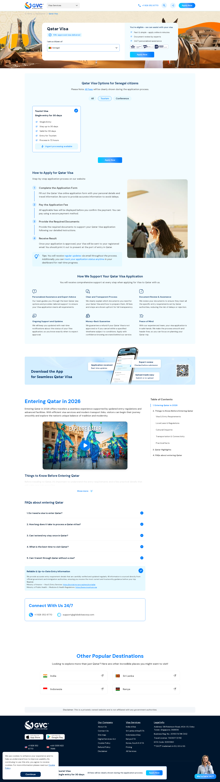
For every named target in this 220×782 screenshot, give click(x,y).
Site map (102, 735)
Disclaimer (102, 751)
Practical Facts (163, 443)
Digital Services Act (107, 739)
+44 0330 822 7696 (57, 747)
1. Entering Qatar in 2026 (165, 405)
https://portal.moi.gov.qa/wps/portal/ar (79, 584)
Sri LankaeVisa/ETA (135, 730)
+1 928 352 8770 (43, 614)
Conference (122, 98)
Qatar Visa (53, 13)
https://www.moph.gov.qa (86, 587)
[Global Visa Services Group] (34, 5)
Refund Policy (104, 747)
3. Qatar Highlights (162, 449)
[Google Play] (55, 737)
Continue (30, 774)
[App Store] (34, 737)
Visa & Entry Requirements (168, 416)
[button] (56, 129)
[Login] (173, 5)
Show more (82, 491)
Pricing (129, 747)
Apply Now (142, 54)
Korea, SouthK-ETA (135, 743)
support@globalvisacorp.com (78, 614)
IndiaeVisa (131, 726)
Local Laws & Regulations (167, 423)
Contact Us (103, 730)
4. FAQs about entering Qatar (167, 455)
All (92, 98)
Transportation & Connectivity (170, 436)
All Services (131, 751)
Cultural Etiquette (164, 429)
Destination (40, 13)
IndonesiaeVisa (133, 735)
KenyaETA (131, 739)
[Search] (164, 5)
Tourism (105, 98)
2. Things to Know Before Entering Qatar (173, 411)
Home (29, 13)
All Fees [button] (89, 89)
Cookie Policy (104, 743)
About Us (102, 726)
